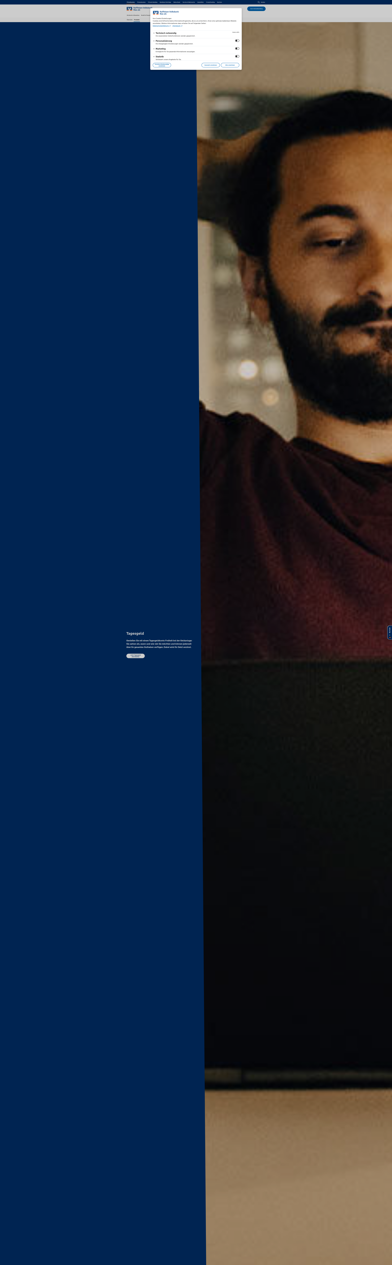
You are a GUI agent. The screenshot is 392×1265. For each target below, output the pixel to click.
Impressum (176, 26)
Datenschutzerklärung (161, 26)
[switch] (237, 40)
